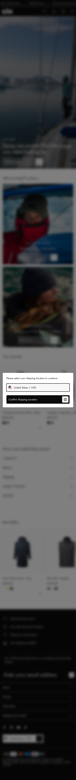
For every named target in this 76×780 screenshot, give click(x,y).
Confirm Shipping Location (22, 399)
